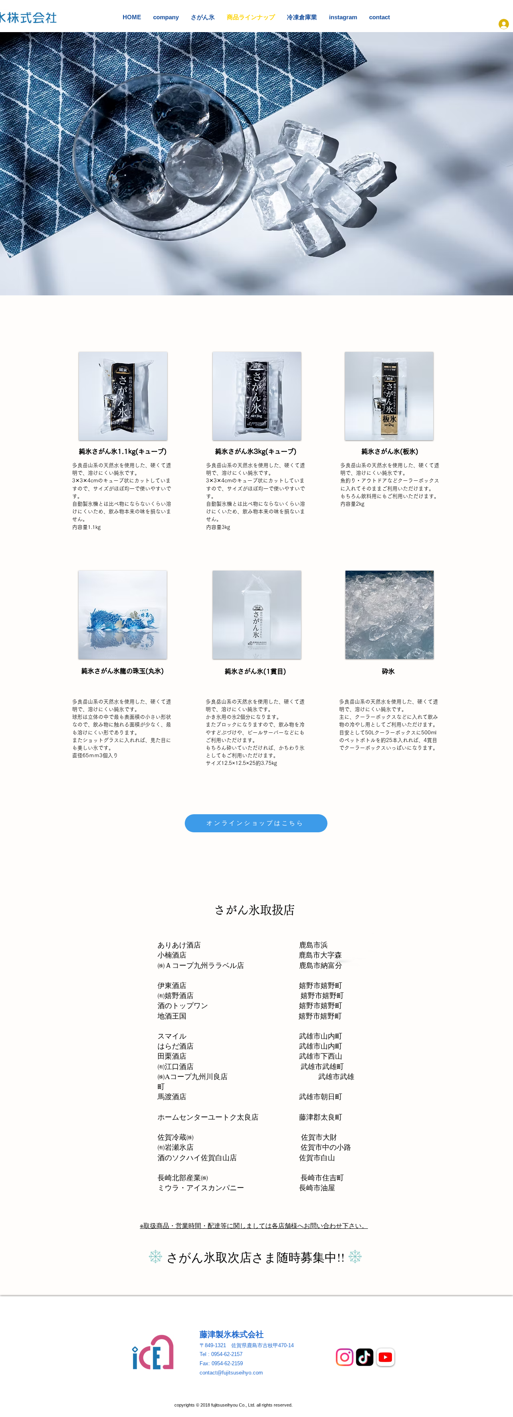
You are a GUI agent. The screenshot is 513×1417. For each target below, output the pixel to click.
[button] (123, 396)
